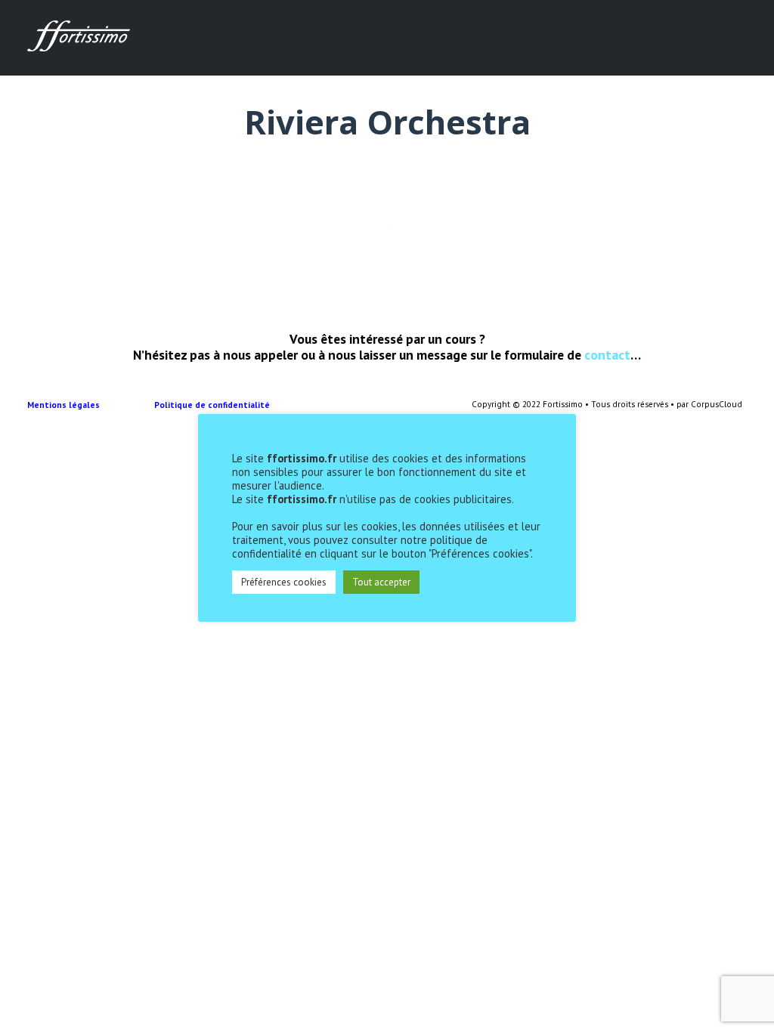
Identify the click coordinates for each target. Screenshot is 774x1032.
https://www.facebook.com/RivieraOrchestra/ (136, 239)
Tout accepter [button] (381, 582)
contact (607, 354)
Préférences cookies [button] (284, 582)
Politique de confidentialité (213, 405)
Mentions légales (90, 405)
